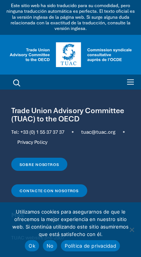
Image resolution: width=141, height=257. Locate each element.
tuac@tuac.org (98, 131)
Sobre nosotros (39, 164)
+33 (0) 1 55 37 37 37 (42, 131)
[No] (131, 229)
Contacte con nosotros (49, 190)
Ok (32, 246)
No (50, 246)
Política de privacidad (90, 246)
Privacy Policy (32, 142)
